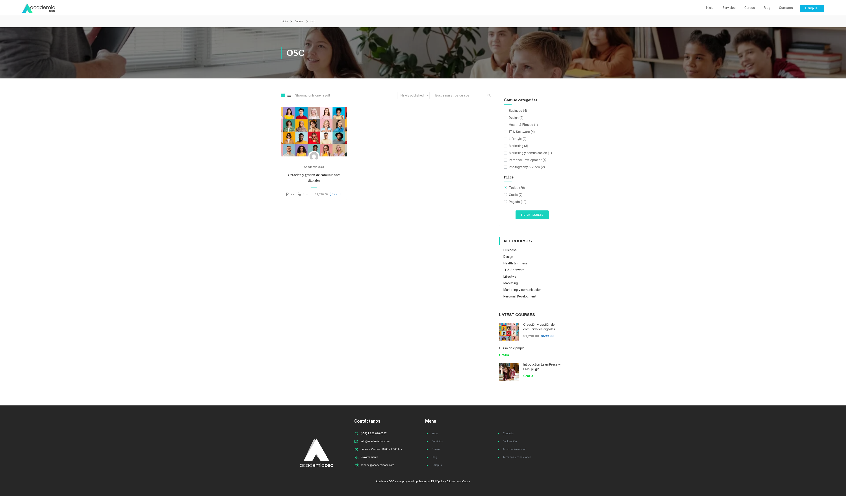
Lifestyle (518, 139)
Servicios (729, 8)
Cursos (749, 8)
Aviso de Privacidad (514, 449)
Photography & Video (527, 167)
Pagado (518, 202)
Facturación (510, 441)
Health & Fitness (523, 125)
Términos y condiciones (517, 457)
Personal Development (528, 160)
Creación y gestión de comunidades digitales (314, 177)
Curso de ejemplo (511, 348)
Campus (437, 465)
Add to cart (314, 131)
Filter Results (532, 214)
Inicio (710, 8)
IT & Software (522, 132)
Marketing (518, 146)
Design (516, 118)
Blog (767, 8)
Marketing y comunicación (530, 153)
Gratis (516, 195)
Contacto (786, 8)
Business (518, 111)
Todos (517, 188)
